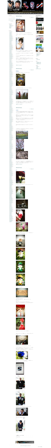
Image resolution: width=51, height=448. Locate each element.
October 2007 (10, 201)
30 (12, 20)
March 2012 (10, 161)
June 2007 (10, 204)
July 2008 (10, 194)
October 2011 (10, 165)
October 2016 (10, 120)
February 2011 (10, 171)
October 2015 (10, 129)
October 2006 (10, 210)
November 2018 (10, 101)
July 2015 (10, 131)
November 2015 (10, 128)
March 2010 (10, 179)
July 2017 (10, 113)
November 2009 (10, 182)
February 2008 (10, 198)
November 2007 (10, 200)
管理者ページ (38, 66)
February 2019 (10, 99)
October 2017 (10, 111)
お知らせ (10, 26)
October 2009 (10, 183)
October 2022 (10, 66)
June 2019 (10, 96)
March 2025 (10, 44)
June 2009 (10, 186)
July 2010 (10, 176)
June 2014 (10, 141)
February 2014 (10, 144)
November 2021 (10, 74)
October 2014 (10, 138)
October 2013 (10, 147)
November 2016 (10, 119)
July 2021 (10, 77)
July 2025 (10, 41)
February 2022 (10, 72)
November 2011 (10, 164)
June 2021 (10, 78)
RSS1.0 (37, 67)
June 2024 (10, 51)
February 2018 (10, 108)
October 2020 (10, 84)
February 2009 (10, 189)
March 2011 (10, 170)
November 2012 (10, 155)
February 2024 (10, 54)
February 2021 (10, 81)
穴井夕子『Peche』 (38, 53)
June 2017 (10, 114)
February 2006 (10, 216)
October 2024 (10, 48)
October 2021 (10, 75)
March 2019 (10, 98)
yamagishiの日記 (11, 25)
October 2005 (10, 219)
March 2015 (10, 134)
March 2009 (10, 188)
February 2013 (10, 153)
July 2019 (10, 95)
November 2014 (10, 137)
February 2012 (10, 162)
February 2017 (10, 117)
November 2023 (10, 56)
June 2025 (10, 42)
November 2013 (10, 146)
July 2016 (10, 122)
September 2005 (10, 220)
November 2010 (10, 173)
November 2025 (10, 38)
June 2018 (10, 105)
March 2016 (10, 125)
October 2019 (10, 93)
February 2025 (10, 45)
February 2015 (10, 135)
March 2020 (10, 89)
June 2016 (10, 123)
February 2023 (10, 63)
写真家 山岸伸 (32, 17)
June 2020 (10, 87)
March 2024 (10, 53)
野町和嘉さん (38, 54)
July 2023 (10, 59)
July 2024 (10, 50)
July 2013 (10, 149)
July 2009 (10, 185)
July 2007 (10, 203)
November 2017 (10, 110)
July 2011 (10, 167)
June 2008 (10, 195)
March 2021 (10, 80)
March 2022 (10, 71)
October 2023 (10, 57)
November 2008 (10, 191)
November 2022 (10, 65)
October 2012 (10, 156)
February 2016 (10, 126)
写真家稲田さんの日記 (39, 62)
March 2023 (10, 62)
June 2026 (10, 33)
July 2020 (10, 86)
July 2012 (10, 158)
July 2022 (10, 68)
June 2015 (10, 132)
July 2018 (10, 104)
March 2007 (10, 206)
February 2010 (10, 180)
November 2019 (10, 92)
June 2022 (10, 69)
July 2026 (10, 32)
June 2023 (10, 60)
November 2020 (10, 83)
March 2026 (10, 35)
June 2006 (10, 213)
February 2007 (10, 207)
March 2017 (10, 116)
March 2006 (10, 215)
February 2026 (10, 36)
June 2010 (10, 177)
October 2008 (10, 192)
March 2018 (10, 107)
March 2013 (10, 152)
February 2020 (10, 90)
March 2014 (10, 143)
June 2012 (10, 159)
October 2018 (10, 102)
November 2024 (10, 47)
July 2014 (10, 140)
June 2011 (10, 168)
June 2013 (10, 150)
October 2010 (10, 174)
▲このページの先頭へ (40, 446)
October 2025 (10, 39)
